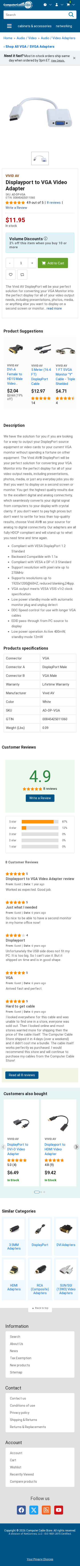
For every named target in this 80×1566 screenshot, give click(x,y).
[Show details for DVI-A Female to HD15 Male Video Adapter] (15, 348)
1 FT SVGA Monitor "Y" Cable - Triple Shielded (65, 377)
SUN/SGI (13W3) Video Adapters (66, 1289)
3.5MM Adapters (14, 1246)
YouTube (58, 1510)
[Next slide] (77, 1147)
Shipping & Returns (23, 1420)
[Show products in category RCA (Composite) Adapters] (40, 1270)
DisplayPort (40, 1245)
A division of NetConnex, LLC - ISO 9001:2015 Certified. (40, 1533)
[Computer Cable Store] (18, 5)
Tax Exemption (20, 1358)
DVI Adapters (66, 1245)
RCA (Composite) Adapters (40, 1289)
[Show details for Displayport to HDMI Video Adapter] (59, 1123)
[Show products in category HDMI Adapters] (14, 1270)
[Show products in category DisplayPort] (40, 1229)
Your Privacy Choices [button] (40, 1559)
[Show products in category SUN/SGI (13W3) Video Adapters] (66, 1270)
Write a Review (16, 208)
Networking (64, 26)
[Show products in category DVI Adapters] (66, 1229)
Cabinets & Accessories (35, 26)
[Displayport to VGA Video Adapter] (40, 111)
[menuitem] (47, 4)
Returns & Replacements (28, 1427)
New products (20, 1365)
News (14, 1351)
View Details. (58, 60)
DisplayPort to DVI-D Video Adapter (17, 1149)
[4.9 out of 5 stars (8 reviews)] (15, 203)
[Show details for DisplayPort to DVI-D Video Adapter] (21, 1123)
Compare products (23, 1481)
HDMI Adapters (14, 1287)
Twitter (33, 1510)
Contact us (18, 1398)
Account (16, 1453)
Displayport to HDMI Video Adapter (55, 1149)
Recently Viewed (22, 1474)
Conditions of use (22, 1405)
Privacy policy (19, 1412)
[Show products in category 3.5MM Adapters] (14, 1229)
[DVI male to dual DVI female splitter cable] (65, 350)
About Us (16, 1344)
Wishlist (15, 1467)
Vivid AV (12, 176)
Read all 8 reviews (22, 1075)
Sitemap (16, 1372)
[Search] (71, 15)
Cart (13, 1460)
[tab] (37, 1192)
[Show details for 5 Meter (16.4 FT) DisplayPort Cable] (41, 350)
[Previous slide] (4, 1147)
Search (15, 1336)
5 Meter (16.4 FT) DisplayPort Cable (41, 377)
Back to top (41, 1308)
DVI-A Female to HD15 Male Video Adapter (15, 376)
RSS (46, 1510)
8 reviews (54, 203)
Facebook (21, 1510)
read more (54, 308)
